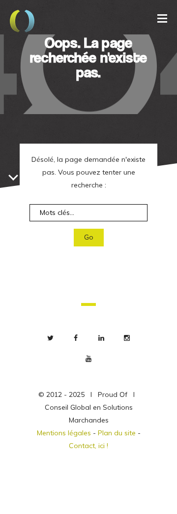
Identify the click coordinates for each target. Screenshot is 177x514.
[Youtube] (88, 358)
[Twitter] (50, 338)
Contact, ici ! (88, 445)
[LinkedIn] (101, 338)
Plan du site (117, 432)
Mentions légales (64, 432)
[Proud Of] (22, 22)
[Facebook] (75, 338)
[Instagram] (127, 338)
